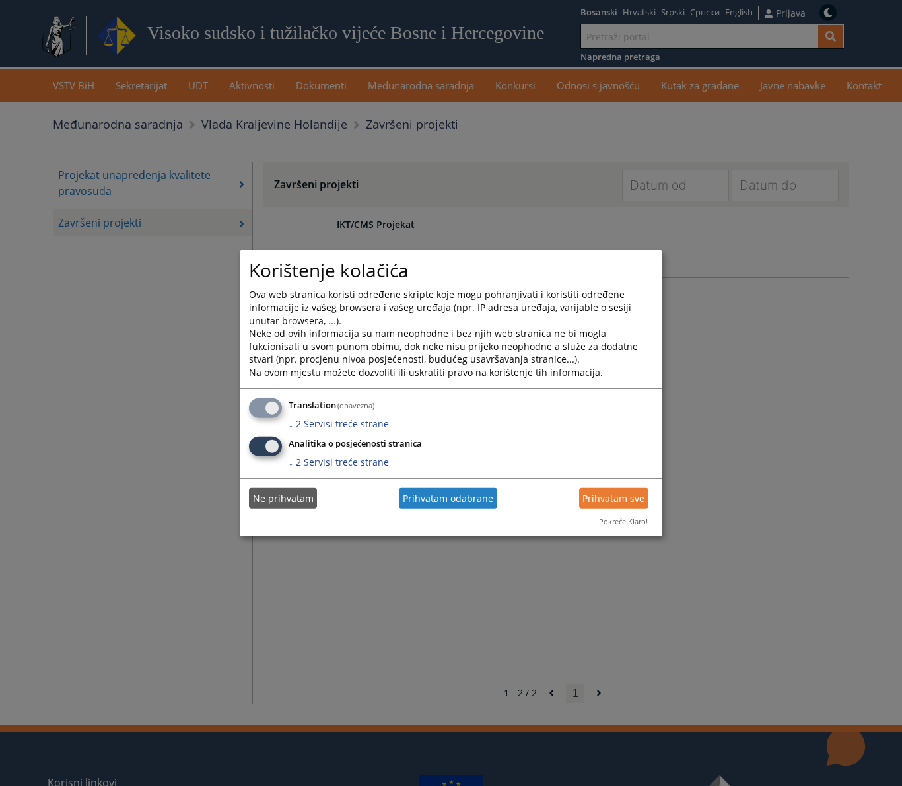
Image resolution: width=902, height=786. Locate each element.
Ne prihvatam (283, 498)
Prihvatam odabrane (448, 498)
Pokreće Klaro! (623, 521)
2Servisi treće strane (339, 423)
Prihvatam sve (613, 498)
